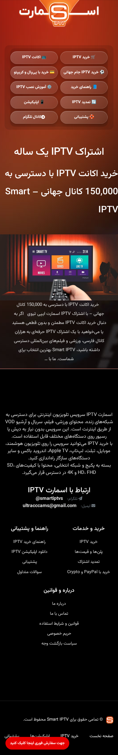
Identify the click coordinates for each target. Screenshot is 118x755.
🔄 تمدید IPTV (84, 102)
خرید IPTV (98, 444)
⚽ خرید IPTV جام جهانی (84, 72)
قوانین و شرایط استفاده (59, 623)
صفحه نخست (101, 736)
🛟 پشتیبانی (84, 117)
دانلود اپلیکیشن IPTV (29, 552)
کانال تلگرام (32, 117)
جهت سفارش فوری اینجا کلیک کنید (37, 743)
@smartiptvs (49, 499)
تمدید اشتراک (89, 562)
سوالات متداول (29, 572)
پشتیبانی (29, 562)
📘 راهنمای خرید (84, 87)
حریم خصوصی (59, 633)
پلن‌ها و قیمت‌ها (89, 552)
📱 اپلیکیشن (34, 102)
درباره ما (59, 604)
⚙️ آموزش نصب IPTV (34, 87)
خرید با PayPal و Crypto (88, 572)
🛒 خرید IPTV (84, 57)
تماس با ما (59, 614)
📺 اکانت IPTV (34, 57)
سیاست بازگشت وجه (59, 643)
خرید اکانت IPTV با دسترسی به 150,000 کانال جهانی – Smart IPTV (61, 192)
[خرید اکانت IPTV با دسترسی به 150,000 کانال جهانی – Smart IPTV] (59, 267)
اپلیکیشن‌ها (40, 736)
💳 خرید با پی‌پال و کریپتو (34, 72)
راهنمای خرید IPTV (29, 542)
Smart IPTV (58, 719)
